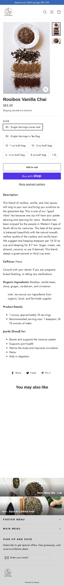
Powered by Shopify (32, 582)
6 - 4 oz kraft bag (15, 155)
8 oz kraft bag (38, 155)
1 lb (54, 155)
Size (6, 121)
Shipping (7, 110)
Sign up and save (17, 539)
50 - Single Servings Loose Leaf (22, 127)
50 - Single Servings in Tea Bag (22, 136)
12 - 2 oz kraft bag (42, 145)
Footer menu (14, 519)
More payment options (32, 184)
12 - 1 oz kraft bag (15, 145)
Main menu (12, 528)
